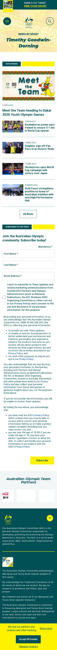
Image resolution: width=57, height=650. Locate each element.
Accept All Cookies (28, 639)
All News (28, 214)
